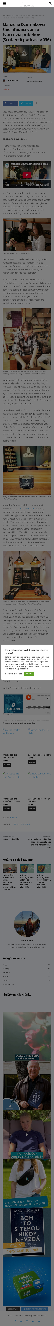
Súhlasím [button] (29, 673)
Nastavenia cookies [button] (13, 673)
